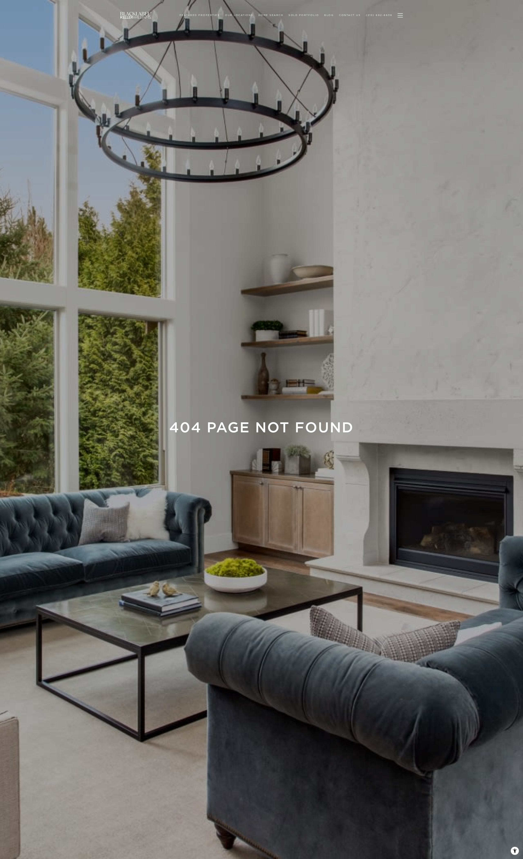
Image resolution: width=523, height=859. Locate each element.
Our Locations (239, 15)
